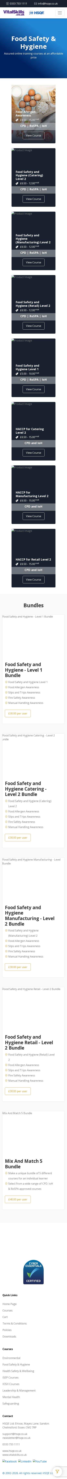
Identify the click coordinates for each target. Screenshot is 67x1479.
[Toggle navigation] (59, 13)
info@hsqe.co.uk (48, 3)
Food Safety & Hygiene (16, 1364)
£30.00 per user (17, 713)
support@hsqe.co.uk (14, 1434)
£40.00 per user (17, 1199)
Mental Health (11, 1397)
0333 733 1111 (18, 3)
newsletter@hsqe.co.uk (16, 1438)
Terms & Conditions (14, 1323)
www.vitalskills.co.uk (14, 1455)
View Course (33, 135)
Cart (5, 1317)
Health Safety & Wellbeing (18, 1371)
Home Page (9, 1304)
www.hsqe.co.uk (11, 1451)
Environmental (11, 1358)
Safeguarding (10, 1403)
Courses (7, 1310)
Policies (7, 1330)
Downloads (9, 1336)
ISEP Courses (10, 1377)
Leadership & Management (19, 1390)
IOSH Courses (10, 1384)
